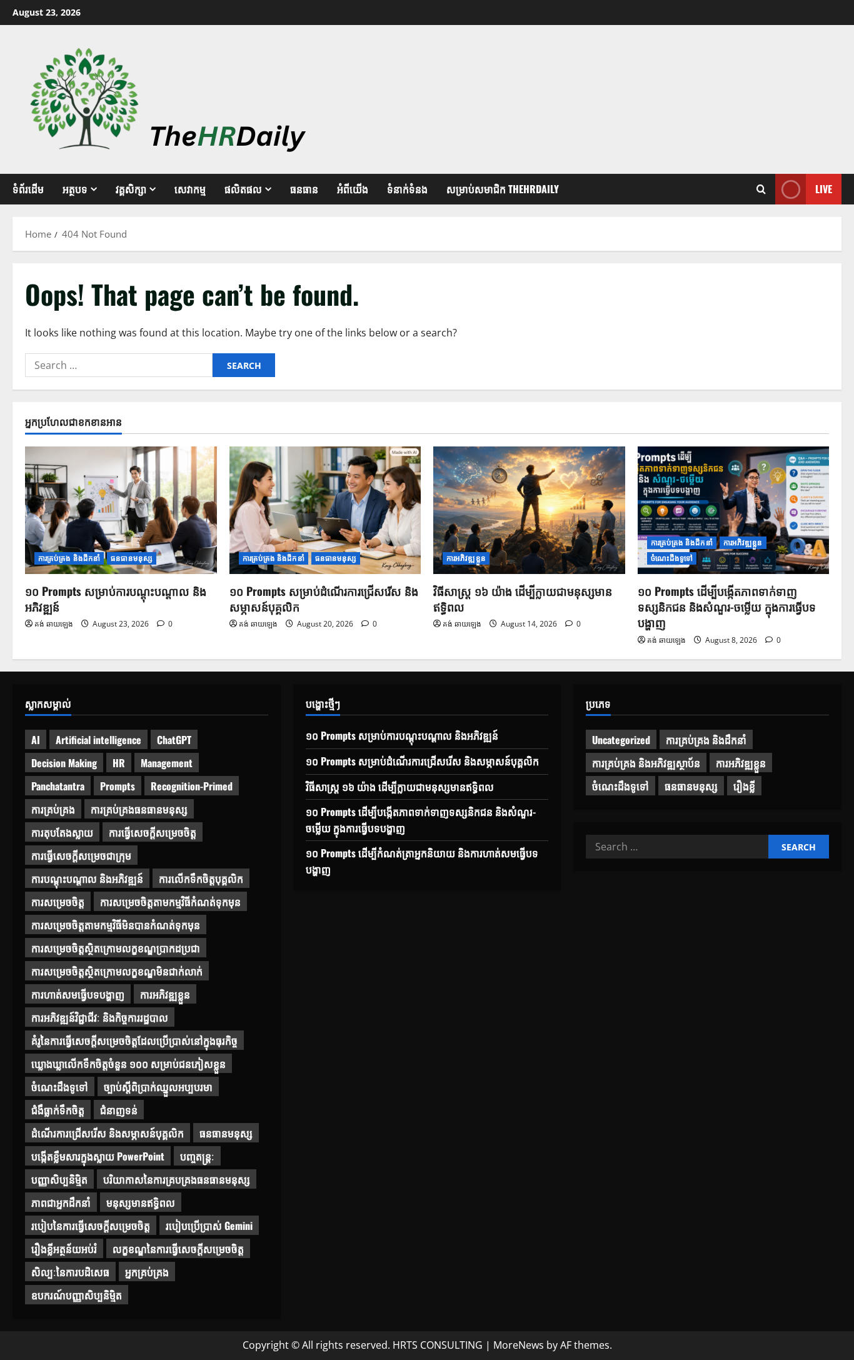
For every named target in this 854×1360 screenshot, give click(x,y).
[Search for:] (119, 365)
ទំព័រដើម (28, 188)
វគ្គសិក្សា (131, 188)
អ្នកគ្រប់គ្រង (147, 1271)
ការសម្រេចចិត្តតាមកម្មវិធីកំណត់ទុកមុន (170, 901)
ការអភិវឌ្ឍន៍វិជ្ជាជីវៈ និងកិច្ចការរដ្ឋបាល (99, 1017)
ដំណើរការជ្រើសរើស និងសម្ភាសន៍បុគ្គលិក (107, 1133)
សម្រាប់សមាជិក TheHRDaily (502, 188)
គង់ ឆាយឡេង (53, 623)
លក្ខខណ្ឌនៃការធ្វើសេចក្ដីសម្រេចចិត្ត (178, 1248)
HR (119, 762)
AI (35, 739)
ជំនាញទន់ (119, 1109)
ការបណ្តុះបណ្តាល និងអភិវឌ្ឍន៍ (87, 878)
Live (823, 188)
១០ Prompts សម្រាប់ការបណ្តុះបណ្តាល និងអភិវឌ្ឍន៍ (115, 599)
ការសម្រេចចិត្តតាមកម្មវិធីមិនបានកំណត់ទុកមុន (115, 924)
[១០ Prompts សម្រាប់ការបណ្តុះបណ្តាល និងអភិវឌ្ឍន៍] (121, 510)
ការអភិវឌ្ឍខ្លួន (466, 558)
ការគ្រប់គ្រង (53, 809)
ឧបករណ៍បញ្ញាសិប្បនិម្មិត (76, 1294)
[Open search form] (761, 189)
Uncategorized (621, 739)
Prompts (117, 785)
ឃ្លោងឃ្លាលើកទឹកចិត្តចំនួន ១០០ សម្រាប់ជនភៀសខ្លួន (128, 1063)
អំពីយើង (352, 188)
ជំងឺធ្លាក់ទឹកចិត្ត (57, 1109)
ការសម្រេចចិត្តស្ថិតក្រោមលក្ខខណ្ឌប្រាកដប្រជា (115, 947)
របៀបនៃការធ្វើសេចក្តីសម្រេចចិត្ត (90, 1225)
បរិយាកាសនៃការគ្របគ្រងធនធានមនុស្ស (176, 1179)
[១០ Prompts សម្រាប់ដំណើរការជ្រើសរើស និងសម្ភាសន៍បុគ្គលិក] (325, 510)
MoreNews (518, 1345)
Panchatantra (57, 785)
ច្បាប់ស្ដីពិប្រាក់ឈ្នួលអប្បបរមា (158, 1086)
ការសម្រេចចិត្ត (57, 901)
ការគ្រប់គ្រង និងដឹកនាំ (69, 558)
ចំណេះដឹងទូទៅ (672, 558)
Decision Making (64, 762)
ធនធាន (304, 188)
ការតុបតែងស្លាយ (62, 832)
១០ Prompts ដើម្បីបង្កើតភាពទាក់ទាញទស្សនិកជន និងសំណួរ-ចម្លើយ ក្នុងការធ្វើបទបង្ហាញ (727, 606)
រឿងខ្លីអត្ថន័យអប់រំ (64, 1248)
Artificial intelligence (98, 739)
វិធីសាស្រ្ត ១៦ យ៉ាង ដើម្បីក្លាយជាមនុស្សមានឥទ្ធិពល (522, 599)
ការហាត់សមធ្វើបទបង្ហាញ (77, 994)
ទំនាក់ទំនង (407, 188)
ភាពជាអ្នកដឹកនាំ (61, 1202)
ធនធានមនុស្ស (132, 558)
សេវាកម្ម (190, 188)
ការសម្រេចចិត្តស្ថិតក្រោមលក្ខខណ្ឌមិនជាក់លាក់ (117, 971)
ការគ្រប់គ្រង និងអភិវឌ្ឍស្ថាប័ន (646, 762)
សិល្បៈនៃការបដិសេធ (70, 1271)
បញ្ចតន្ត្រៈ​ (197, 1156)
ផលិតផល (243, 188)
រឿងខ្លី (744, 785)
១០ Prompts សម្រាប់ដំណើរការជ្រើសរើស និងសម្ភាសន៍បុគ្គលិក (323, 599)
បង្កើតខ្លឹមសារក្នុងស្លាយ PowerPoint (97, 1156)
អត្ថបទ (75, 188)
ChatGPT (174, 739)
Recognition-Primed (192, 785)
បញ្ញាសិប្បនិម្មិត (59, 1179)
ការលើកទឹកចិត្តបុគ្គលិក (201, 878)
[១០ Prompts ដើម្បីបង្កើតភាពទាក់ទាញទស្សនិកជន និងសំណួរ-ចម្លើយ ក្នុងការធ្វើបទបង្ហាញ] (734, 510)
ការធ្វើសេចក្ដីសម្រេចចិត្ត (152, 832)
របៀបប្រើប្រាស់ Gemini (209, 1225)
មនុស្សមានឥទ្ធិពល (140, 1202)
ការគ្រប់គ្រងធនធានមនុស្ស (139, 809)
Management (167, 762)
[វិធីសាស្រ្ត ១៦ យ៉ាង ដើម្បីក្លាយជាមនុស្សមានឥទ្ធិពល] (529, 510)
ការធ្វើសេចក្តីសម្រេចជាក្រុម (81, 855)
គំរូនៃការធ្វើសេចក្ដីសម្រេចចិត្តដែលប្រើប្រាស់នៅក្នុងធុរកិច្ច (134, 1040)
